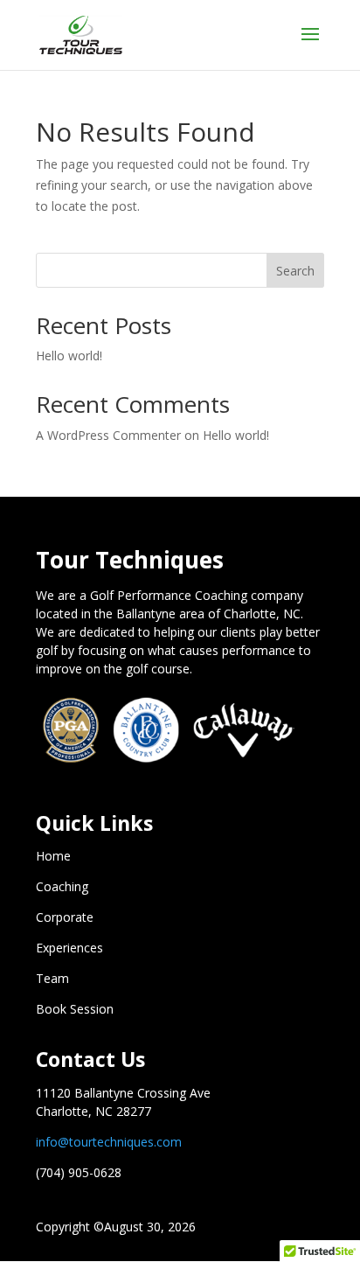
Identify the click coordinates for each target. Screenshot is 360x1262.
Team (52, 978)
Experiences (69, 947)
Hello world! (69, 355)
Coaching (62, 886)
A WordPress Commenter (108, 435)
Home (53, 855)
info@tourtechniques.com (109, 1141)
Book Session (75, 1009)
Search (295, 270)
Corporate (64, 917)
